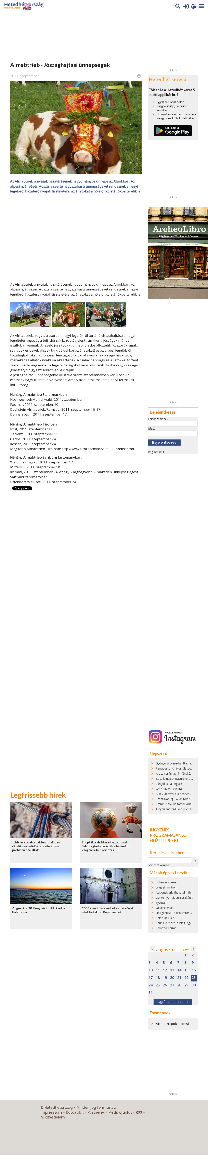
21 (179, 978)
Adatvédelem (53, 1117)
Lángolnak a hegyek (169, 784)
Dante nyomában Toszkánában (176, 897)
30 (194, 985)
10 (151, 970)
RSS (139, 1112)
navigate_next (195, 860)
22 (186, 978)
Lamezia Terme (166, 928)
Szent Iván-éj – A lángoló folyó (176, 799)
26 (165, 985)
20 (172, 978)
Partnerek (96, 1112)
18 (158, 978)
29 (186, 985)
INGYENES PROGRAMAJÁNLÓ (168, 832)
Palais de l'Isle (165, 918)
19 (165, 978)
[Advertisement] (76, 237)
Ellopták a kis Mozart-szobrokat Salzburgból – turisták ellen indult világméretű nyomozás (106, 846)
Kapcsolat (75, 1112)
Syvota (160, 903)
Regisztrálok (156, 452)
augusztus (166, 949)
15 (186, 970)
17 (151, 978)
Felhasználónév (158, 419)
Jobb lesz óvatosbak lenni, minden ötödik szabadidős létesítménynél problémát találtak (36, 846)
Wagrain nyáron (166, 887)
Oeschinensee (165, 908)
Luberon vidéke (166, 882)
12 (165, 970)
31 (151, 993)
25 (158, 985)
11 (158, 970)
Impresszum (51, 1112)
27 (172, 985)
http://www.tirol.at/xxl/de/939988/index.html (98, 448)
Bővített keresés (159, 865)
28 (179, 985)
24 (151, 985)
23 (194, 978)
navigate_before (152, 948)
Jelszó (152, 428)
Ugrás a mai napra (173, 1002)
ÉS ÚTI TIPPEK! (164, 840)
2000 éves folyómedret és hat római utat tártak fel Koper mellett (107, 910)
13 (172, 970)
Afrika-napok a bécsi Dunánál (180, 1023)
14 (179, 970)
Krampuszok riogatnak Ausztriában (179, 804)
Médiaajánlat (120, 1112)
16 (194, 970)
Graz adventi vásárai (169, 789)
